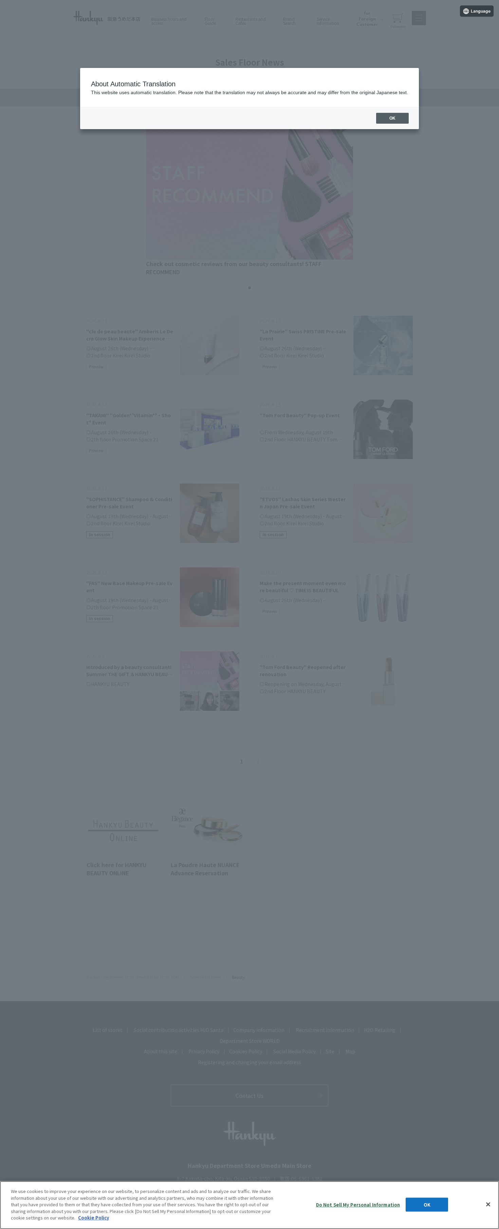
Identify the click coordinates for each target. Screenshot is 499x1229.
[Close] (488, 1204)
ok (392, 118)
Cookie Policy (93, 1217)
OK (427, 1204)
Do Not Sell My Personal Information (358, 1204)
